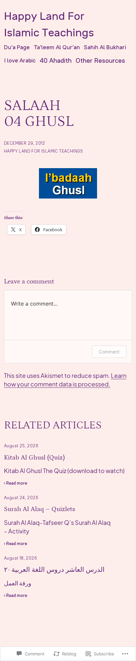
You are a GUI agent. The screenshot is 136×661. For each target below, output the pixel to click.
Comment (109, 351)
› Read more (15, 484)
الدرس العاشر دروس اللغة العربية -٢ (54, 569)
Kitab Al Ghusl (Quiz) (34, 457)
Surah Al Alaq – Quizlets (39, 509)
